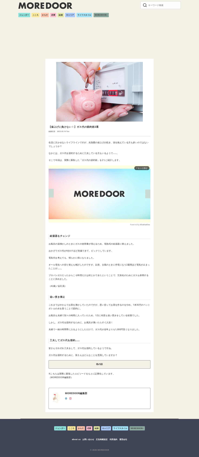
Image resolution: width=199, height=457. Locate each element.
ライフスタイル (84, 15)
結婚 (61, 15)
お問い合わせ (88, 439)
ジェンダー (24, 15)
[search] (145, 5)
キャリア (70, 15)
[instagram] (70, 398)
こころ (35, 15)
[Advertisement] (99, 37)
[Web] (66, 398)
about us (76, 439)
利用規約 (114, 439)
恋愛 (53, 15)
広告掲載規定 (102, 439)
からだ (45, 15)
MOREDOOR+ (101, 15)
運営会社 (123, 439)
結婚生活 (52, 131)
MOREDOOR (103, 450)
